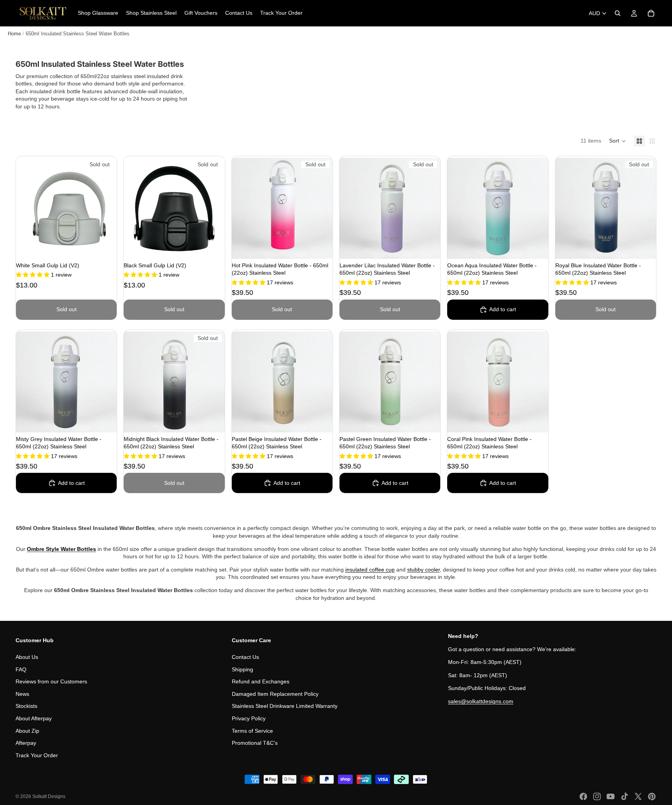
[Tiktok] (624, 796)
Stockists (26, 706)
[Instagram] (597, 796)
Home (14, 34)
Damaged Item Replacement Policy (275, 693)
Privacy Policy (249, 718)
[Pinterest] (651, 796)
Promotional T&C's (255, 743)
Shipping (242, 669)
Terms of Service (252, 730)
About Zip (27, 730)
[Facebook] (583, 796)
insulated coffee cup (370, 569)
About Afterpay (34, 718)
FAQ (21, 669)
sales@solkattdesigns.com (480, 701)
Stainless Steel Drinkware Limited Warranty (285, 706)
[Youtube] (610, 796)
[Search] (617, 13)
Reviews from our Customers (51, 681)
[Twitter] (638, 796)
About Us (27, 657)
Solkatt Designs (48, 796)
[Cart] (651, 13)
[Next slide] (105, 208)
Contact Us (245, 657)
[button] (617, 141)
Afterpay (26, 743)
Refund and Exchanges (260, 681)
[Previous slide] (27, 208)
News (22, 693)
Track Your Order (37, 755)
